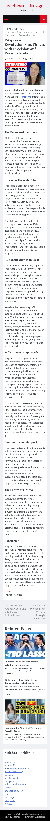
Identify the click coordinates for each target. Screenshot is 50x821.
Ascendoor (17, 817)
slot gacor (10, 781)
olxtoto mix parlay (14, 771)
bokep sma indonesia (15, 784)
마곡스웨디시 (11, 803)
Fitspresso (18, 594)
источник (9, 774)
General (8, 592)
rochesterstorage (25, 5)
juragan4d (10, 762)
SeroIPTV (9, 787)
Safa (30, 58)
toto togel (10, 797)
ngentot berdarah (14, 791)
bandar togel (11, 778)
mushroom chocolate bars (18, 768)
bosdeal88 (10, 765)
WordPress (40, 817)
